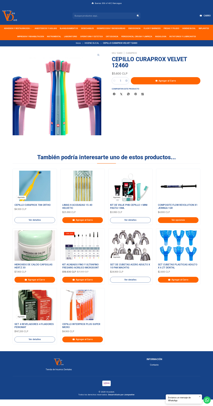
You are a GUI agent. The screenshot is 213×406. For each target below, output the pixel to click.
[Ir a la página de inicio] (9, 15)
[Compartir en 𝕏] (121, 94)
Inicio (78, 43)
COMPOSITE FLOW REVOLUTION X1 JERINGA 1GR (178, 206)
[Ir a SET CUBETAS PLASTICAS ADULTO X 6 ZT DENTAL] (178, 245)
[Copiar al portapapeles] (142, 94)
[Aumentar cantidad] (126, 80)
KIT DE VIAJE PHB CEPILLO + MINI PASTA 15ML (128, 206)
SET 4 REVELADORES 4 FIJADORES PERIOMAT (34, 326)
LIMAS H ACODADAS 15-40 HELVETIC (77, 206)
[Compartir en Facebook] (114, 94)
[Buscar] (137, 16)
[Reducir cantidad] (114, 80)
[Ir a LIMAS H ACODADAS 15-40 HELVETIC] (82, 186)
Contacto (154, 365)
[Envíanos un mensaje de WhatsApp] (207, 400)
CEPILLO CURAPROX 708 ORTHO (32, 204)
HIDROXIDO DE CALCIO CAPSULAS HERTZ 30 (33, 266)
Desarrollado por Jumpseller (121, 395)
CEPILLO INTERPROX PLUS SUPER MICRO (81, 326)
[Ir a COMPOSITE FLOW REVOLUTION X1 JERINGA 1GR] (178, 186)
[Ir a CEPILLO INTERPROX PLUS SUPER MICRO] (82, 305)
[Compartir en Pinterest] (135, 94)
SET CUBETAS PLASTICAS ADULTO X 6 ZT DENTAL (177, 266)
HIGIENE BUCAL (92, 43)
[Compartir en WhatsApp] (128, 94)
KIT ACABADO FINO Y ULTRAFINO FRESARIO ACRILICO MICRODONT (80, 266)
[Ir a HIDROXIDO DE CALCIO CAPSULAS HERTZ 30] (34, 245)
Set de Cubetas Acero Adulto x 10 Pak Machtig (130, 266)
